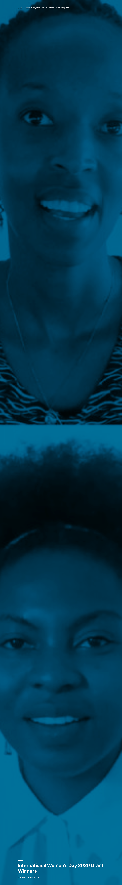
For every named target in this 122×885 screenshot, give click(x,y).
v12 (20, 7)
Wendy (22, 877)
